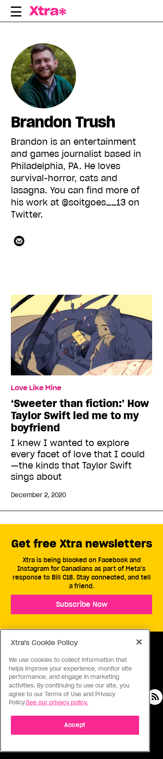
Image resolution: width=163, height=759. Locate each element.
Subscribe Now (81, 604)
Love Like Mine (36, 388)
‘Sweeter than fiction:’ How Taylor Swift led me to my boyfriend (80, 415)
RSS (155, 697)
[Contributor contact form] (19, 241)
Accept (75, 725)
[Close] (139, 642)
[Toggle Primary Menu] (16, 13)
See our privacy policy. (57, 702)
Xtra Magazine (50, 11)
